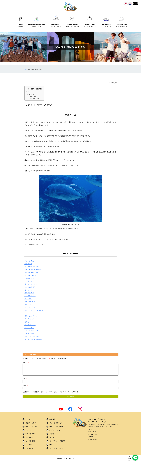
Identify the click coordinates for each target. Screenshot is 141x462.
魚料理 (26, 322)
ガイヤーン (28, 290)
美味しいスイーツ (30, 316)
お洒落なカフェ (29, 278)
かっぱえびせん (29, 287)
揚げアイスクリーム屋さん (33, 310)
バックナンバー (34, 98)
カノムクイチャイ (30, 307)
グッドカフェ (29, 261)
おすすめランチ (29, 295)
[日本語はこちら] (126, 4)
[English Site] (130, 4)
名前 (25, 379)
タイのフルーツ (29, 325)
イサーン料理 (29, 333)
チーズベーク (29, 319)
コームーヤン (29, 328)
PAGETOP (129, 459)
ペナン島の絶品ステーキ (33, 269)
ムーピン (27, 304)
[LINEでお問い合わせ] (135, 458)
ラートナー (28, 298)
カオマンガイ (29, 293)
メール (25, 385)
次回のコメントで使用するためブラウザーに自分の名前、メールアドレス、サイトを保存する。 (51, 392)
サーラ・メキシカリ (31, 284)
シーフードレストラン (32, 330)
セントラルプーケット (32, 313)
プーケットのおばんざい (33, 339)
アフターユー (29, 281)
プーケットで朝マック (32, 266)
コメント (26, 362)
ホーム (25, 69)
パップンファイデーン (32, 336)
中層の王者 (33, 96)
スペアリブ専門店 (30, 275)
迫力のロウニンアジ (33, 94)
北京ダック (28, 264)
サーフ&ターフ (29, 301)
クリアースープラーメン (32, 272)
